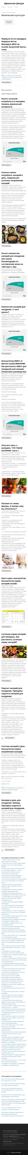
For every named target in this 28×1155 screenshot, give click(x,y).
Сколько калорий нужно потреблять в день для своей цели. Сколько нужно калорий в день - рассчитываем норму (14, 959)
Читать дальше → (6, 82)
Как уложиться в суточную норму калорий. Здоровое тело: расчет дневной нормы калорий (13, 864)
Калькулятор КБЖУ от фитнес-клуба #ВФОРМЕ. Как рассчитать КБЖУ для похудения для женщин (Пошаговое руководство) (13, 366)
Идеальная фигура (14, 3)
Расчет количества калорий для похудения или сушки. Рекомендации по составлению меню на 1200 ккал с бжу (12, 260)
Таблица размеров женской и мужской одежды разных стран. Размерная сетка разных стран (14, 965)
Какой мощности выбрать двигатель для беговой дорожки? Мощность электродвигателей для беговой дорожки (12, 1114)
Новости (10, 7)
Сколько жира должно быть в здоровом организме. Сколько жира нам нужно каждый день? (13, 931)
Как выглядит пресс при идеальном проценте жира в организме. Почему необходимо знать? (11, 898)
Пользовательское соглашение (17, 1134)
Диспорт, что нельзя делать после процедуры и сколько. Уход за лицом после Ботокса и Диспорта (12, 984)
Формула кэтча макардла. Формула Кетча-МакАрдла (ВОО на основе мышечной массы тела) (14, 44)
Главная (3, 7)
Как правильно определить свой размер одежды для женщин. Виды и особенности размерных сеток (13, 1017)
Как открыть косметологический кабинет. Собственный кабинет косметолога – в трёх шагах (13, 947)
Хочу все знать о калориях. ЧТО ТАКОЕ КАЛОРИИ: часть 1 (11, 448)
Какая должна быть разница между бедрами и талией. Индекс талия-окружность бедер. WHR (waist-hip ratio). (13, 1002)
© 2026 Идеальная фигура (10, 1131)
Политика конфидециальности (11, 1136)
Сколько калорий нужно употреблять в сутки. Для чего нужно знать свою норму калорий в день (12, 907)
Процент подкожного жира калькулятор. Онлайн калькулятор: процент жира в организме (13, 1056)
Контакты (5, 1134)
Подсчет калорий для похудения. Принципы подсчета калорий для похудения (12, 692)
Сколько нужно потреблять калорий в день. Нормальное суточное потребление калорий (12, 178)
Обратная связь (7, 1141)
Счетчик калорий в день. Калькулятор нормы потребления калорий (13, 749)
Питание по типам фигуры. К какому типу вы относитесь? (12, 506)
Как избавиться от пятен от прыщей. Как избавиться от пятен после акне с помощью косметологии (13, 912)
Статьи (16, 7)
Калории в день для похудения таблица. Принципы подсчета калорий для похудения (12, 804)
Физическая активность (9, 22)
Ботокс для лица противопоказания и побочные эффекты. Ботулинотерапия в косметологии (12, 996)
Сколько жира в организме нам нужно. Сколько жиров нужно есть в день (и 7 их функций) (12, 1090)
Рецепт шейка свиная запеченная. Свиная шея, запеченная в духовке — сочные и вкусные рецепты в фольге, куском (13, 870)
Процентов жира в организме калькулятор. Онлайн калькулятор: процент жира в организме (13, 1033)
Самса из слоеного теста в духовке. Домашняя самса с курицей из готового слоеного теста (12, 886)
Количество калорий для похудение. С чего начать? (13, 309)
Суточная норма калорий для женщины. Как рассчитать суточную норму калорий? (13, 638)
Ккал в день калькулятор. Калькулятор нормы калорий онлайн (13, 581)
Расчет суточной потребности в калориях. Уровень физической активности (13, 102)
